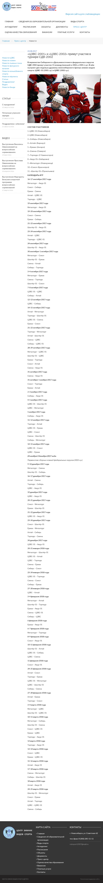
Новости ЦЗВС (8, 58)
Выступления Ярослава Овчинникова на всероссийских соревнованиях (12, 164)
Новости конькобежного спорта (12, 72)
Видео (5, 84)
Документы (62, 27)
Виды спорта (77, 21)
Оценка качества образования (21, 32)
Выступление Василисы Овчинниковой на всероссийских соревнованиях (12, 148)
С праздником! (8, 104)
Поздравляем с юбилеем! (13, 124)
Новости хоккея (9, 60)
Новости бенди (8, 87)
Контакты (85, 32)
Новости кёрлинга (10, 76)
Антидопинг (11, 27)
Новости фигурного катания (10, 67)
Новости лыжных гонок (12, 63)
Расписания (29, 27)
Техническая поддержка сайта (90, 879)
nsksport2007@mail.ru (79, 844)
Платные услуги (66, 32)
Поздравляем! (8, 82)
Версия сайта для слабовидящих (83, 14)
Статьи (5, 79)
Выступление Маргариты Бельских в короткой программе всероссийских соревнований (13, 182)
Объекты (46, 27)
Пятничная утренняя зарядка (11, 114)
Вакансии (47, 32)
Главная (9, 21)
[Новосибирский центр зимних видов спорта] (15, 7)
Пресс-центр (80, 27)
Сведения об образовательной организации (42, 21)
